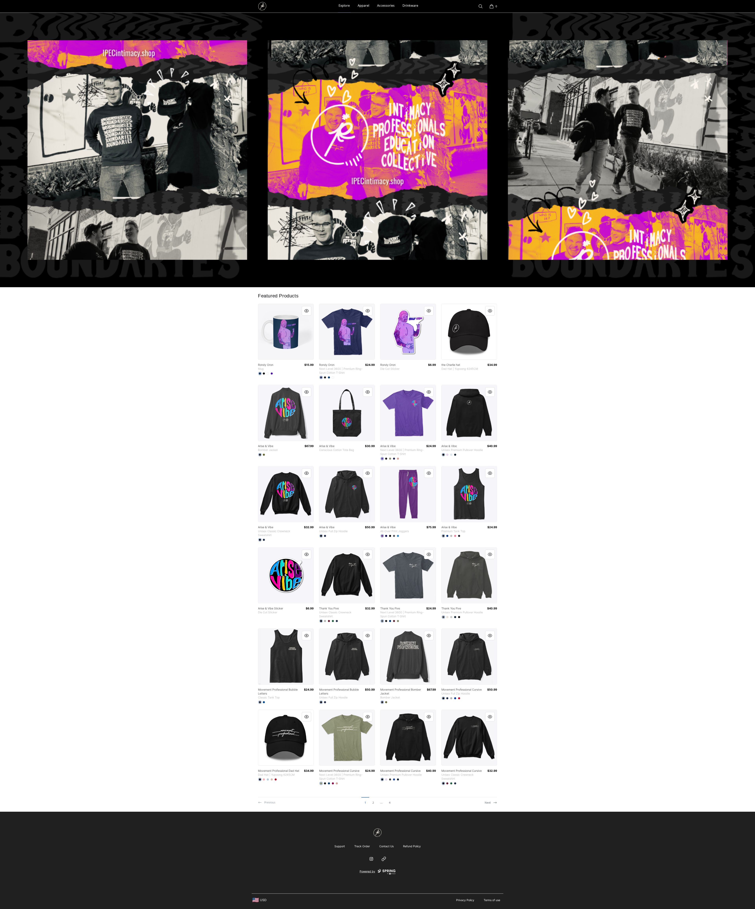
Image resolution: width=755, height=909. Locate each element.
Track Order (362, 846)
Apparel (363, 5)
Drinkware (410, 5)
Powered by (367, 871)
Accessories (386, 5)
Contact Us (386, 846)
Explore (344, 5)
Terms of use (492, 900)
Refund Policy (412, 846)
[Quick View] (306, 311)
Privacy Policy (465, 900)
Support (339, 846)
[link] (285, 332)
